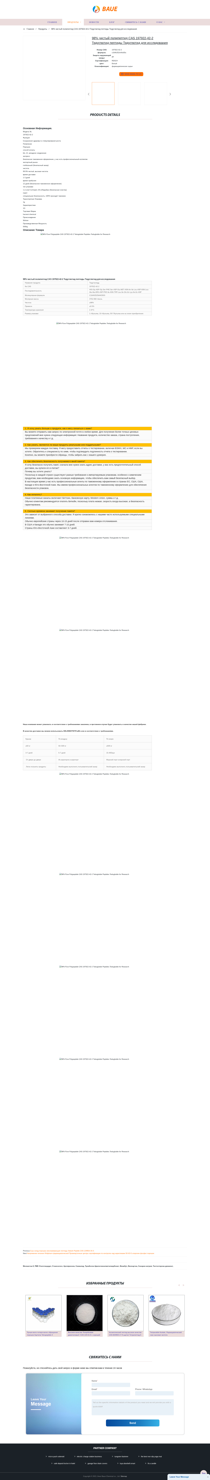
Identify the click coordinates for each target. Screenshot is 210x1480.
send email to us (132, 74)
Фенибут (123, 1266)
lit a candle (152, 1463)
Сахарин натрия (145, 1266)
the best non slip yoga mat (151, 1456)
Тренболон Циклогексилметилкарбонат (102, 1266)
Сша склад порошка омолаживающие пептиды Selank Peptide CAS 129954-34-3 (62, 1251)
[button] (88, 94)
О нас (159, 22)
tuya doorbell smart (127, 1463)
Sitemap (124, 1476)
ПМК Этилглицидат (43, 1266)
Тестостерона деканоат (163, 1266)
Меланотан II (28, 1266)
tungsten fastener (121, 1456)
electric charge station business (89, 1456)
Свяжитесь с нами (135, 22)
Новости (94, 22)
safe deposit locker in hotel (64, 1463)
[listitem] (105, 93)
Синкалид (80, 1266)
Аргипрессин (69, 1266)
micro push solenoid (56, 1456)
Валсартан (132, 1266)
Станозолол (57, 1266)
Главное (52, 22)
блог (112, 22)
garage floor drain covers (97, 1463)
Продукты (73, 22)
